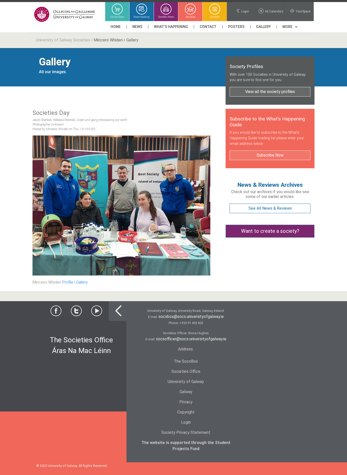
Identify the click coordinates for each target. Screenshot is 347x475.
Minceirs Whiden (108, 40)
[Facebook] (56, 312)
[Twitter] (76, 312)
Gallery (82, 282)
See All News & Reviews (270, 208)
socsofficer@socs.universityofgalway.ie (191, 338)
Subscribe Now (270, 155)
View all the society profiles (270, 91)
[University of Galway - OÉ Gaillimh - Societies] (65, 14)
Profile (67, 282)
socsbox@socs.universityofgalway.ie (191, 316)
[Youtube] (96, 312)
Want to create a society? (270, 231)
